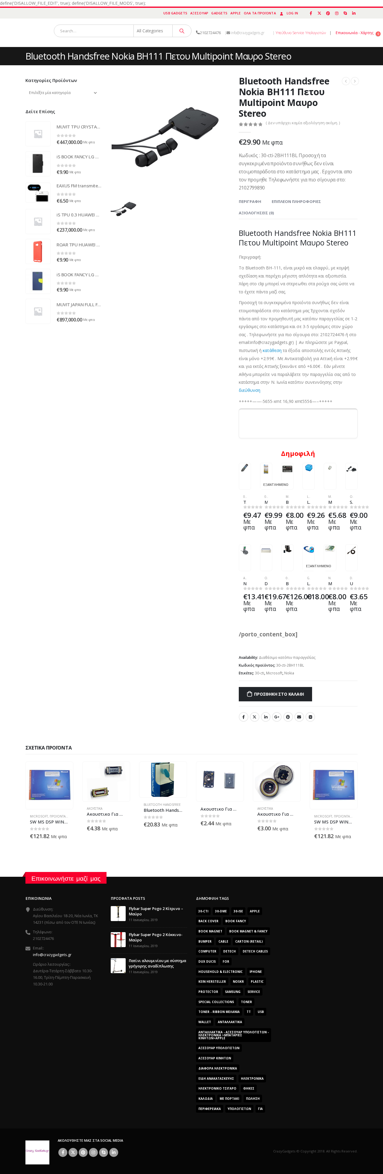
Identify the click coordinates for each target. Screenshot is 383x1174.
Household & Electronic (220, 972)
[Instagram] (337, 13)
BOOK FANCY (235, 921)
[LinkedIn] (354, 13)
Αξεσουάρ (199, 13)
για (260, 1109)
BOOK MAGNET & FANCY (248, 931)
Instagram (93, 1152)
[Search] (182, 31)
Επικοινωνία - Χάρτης (354, 32)
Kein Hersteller (212, 981)
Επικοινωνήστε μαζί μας (66, 878)
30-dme (221, 911)
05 (245, 497)
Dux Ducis (207, 961)
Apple (235, 13)
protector (208, 992)
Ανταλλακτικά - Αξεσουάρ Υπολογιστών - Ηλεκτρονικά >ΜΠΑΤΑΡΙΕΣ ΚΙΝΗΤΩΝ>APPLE (233, 1035)
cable (223, 941)
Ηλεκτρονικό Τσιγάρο (217, 1088)
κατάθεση (272, 350)
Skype (103, 1152)
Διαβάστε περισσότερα (262, 473)
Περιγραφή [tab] (250, 201)
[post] (118, 913)
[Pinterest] (328, 13)
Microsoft (274, 673)
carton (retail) (249, 941)
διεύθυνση (250, 390)
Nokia (289, 673)
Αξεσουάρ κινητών (214, 1058)
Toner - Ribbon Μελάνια (219, 1012)
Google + (277, 717)
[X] (319, 13)
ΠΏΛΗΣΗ (253, 1098)
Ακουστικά (94, 808)
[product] (245, 468)
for (226, 961)
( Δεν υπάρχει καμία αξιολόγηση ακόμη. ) (303, 122)
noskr (238, 981)
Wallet (204, 1022)
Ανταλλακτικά (230, 1022)
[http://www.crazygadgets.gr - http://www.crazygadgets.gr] (37, 1152)
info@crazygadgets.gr (52, 954)
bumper (205, 941)
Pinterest (288, 717)
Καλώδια (205, 1098)
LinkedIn (265, 717)
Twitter (254, 717)
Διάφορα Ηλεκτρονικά (217, 1068)
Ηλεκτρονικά (252, 1078)
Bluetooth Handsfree (162, 805)
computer (207, 951)
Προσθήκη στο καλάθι (279, 694)
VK (310, 717)
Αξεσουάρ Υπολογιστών (218, 1048)
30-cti (259, 673)
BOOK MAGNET (210, 931)
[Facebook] (311, 13)
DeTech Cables (255, 951)
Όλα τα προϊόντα (260, 13)
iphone (256, 972)
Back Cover (208, 921)
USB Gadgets (175, 13)
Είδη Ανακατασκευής (216, 1078)
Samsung (233, 992)
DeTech (229, 951)
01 (266, 497)
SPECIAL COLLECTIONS (216, 1002)
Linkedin (113, 1152)
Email (299, 717)
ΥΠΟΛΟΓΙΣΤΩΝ (239, 1109)
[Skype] (345, 13)
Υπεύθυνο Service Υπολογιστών (301, 32)
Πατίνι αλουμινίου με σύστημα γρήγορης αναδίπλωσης (157, 963)
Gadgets (219, 13)
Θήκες (248, 1088)
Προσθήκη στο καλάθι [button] (240, 473)
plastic (257, 981)
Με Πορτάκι (229, 1098)
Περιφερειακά (209, 1109)
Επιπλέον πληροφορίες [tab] (296, 201)
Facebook (243, 717)
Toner (246, 1002)
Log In (292, 13)
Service (253, 992)
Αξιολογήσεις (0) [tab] (256, 213)
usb (261, 1012)
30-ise (238, 911)
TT (249, 1012)
